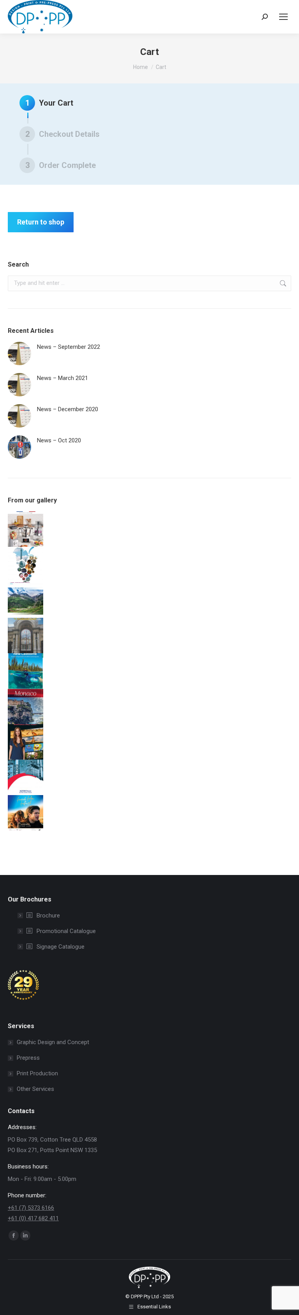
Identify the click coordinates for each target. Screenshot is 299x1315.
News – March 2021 (62, 378)
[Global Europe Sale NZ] (25, 635)
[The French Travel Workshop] (25, 564)
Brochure (47, 915)
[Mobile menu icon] (283, 17)
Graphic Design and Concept (53, 1042)
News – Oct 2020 (59, 440)
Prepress (28, 1057)
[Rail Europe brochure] (25, 600)
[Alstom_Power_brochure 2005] (25, 777)
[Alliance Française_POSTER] (25, 813)
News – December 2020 (67, 409)
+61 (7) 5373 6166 (31, 1207)
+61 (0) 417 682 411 (33, 1218)
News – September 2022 (68, 346)
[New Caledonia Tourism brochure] (25, 671)
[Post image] (19, 353)
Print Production (37, 1073)
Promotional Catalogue (65, 931)
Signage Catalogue (59, 946)
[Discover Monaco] (25, 706)
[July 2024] (25, 529)
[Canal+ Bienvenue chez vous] (25, 742)
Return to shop (40, 222)
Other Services (35, 1088)
